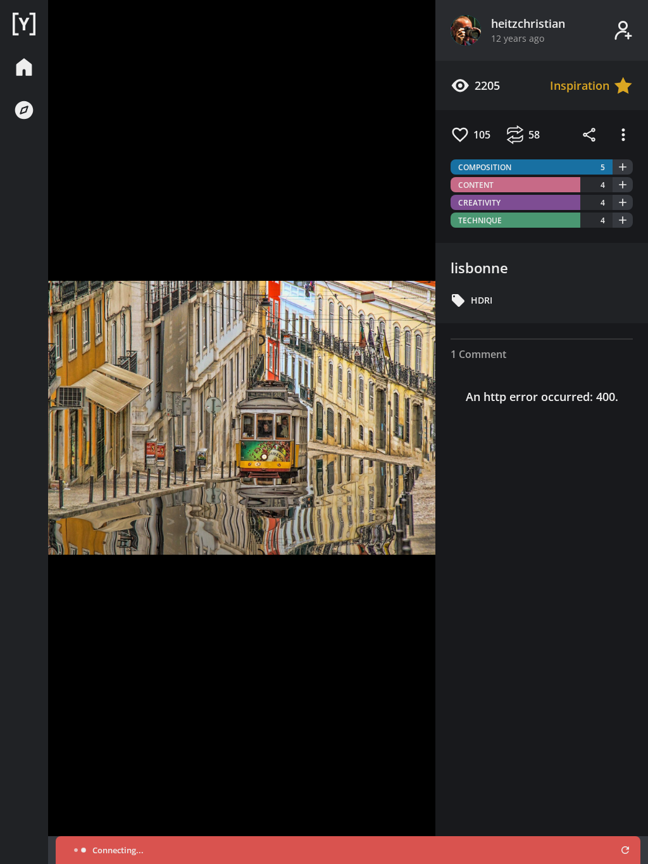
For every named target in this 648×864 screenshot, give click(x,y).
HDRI (481, 300)
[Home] (24, 24)
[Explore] (24, 110)
